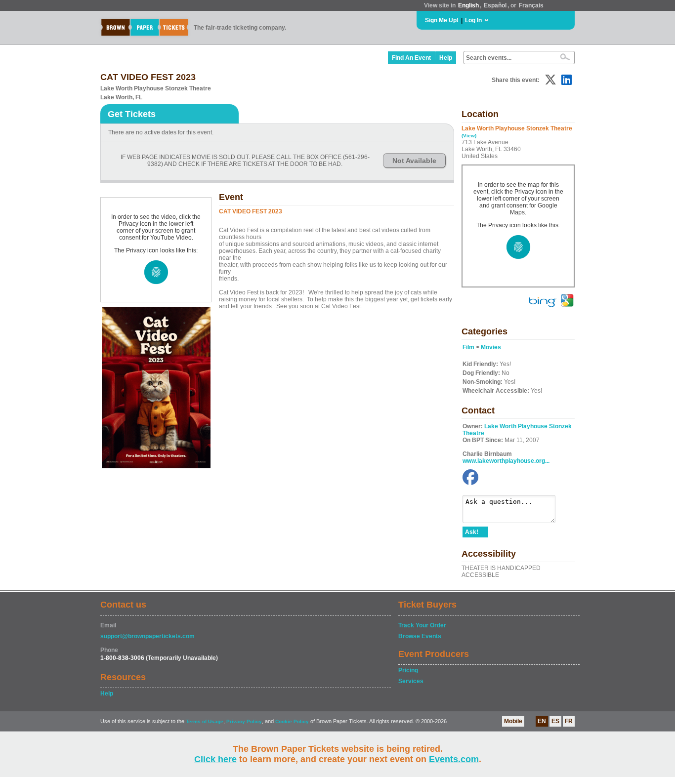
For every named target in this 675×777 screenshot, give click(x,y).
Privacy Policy (244, 721)
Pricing (408, 670)
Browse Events (419, 636)
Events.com (454, 759)
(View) (469, 135)
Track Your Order (422, 625)
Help (445, 57)
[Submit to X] (550, 79)
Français (531, 5)
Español (495, 5)
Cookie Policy (292, 721)
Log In (473, 20)
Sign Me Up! (442, 20)
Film (468, 347)
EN (542, 721)
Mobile (513, 721)
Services (410, 681)
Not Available (414, 160)
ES (555, 721)
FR (569, 721)
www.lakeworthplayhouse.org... (506, 460)
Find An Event (411, 57)
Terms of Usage (204, 721)
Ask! (471, 532)
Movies (491, 347)
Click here (215, 759)
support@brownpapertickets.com (147, 636)
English (468, 5)
